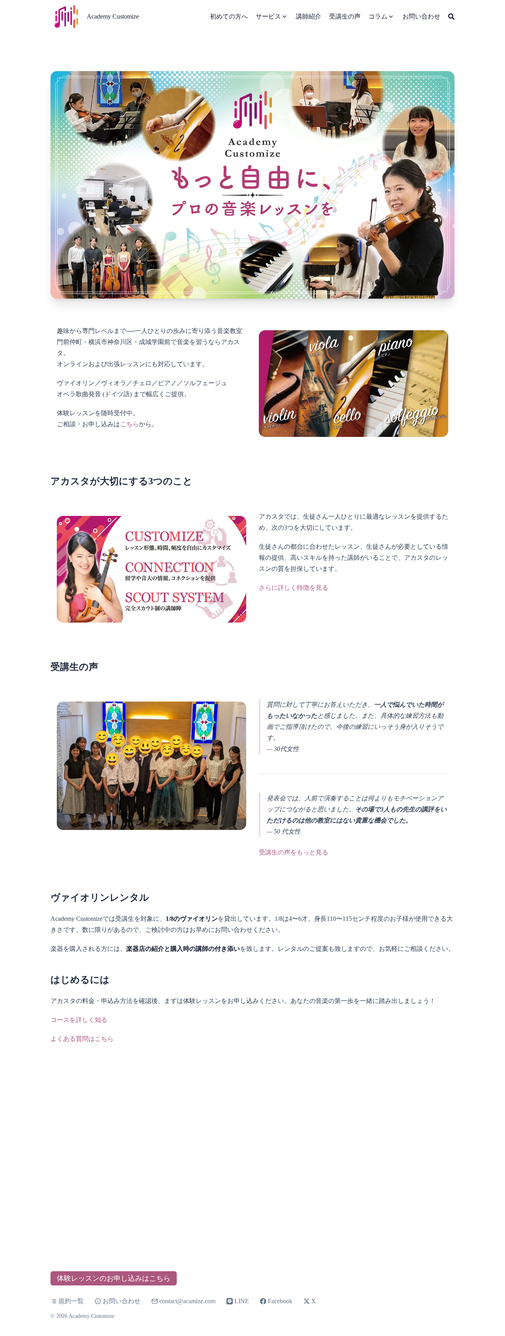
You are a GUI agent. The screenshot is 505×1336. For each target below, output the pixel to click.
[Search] (451, 16)
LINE (241, 1301)
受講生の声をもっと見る (293, 852)
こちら (129, 424)
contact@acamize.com (187, 1301)
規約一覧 (71, 1301)
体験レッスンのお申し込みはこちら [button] (113, 1278)
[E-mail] (155, 1301)
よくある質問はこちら (82, 1038)
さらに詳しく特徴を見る (293, 587)
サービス (268, 16)
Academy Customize (113, 16)
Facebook (280, 1301)
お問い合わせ (121, 1301)
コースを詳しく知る (78, 1019)
